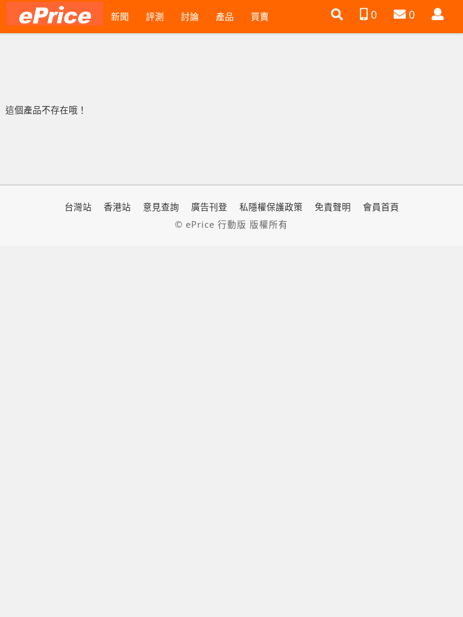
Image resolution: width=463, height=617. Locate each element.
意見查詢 (161, 207)
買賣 (260, 16)
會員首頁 (381, 207)
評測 (155, 16)
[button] (337, 14)
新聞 (120, 16)
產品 (225, 16)
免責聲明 (333, 207)
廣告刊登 (209, 207)
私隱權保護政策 (271, 207)
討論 (190, 16)
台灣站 (78, 207)
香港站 (117, 207)
